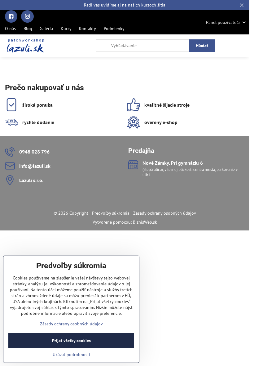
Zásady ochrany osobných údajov (164, 213)
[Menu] (241, 45)
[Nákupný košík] (227, 45)
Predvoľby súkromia (110, 213)
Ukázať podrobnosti (71, 354)
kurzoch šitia (153, 5)
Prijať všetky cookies (71, 340)
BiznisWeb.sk (145, 222)
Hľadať (202, 45)
